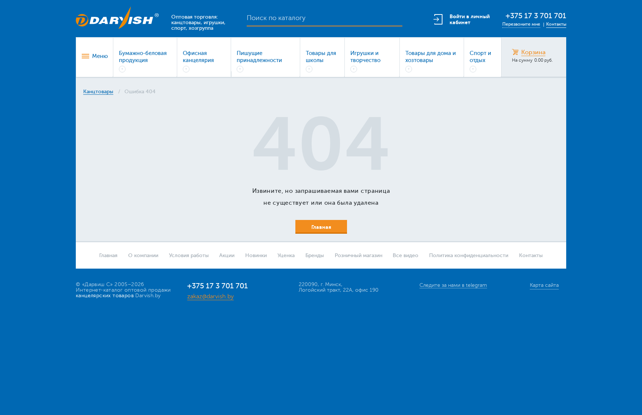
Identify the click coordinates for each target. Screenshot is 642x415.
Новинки (256, 255)
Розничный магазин (358, 255)
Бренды (314, 255)
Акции (226, 255)
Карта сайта (544, 285)
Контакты (556, 24)
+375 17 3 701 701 (536, 16)
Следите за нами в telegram (453, 285)
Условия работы (189, 255)
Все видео (405, 255)
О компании (143, 255)
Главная (108, 255)
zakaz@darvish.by (210, 296)
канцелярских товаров (105, 295)
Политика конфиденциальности (468, 255)
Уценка (286, 255)
